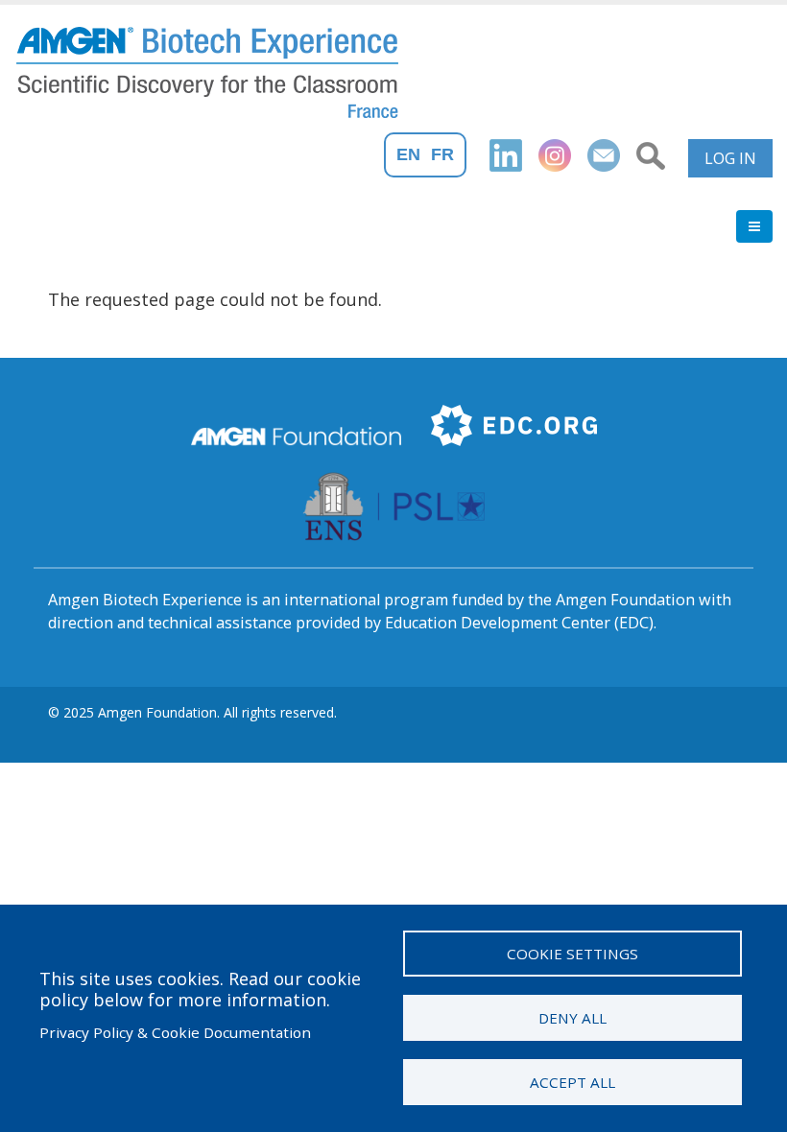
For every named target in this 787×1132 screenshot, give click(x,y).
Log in (730, 158)
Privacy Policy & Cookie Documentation (175, 1032)
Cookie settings (572, 953)
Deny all (572, 1017)
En (408, 154)
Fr (442, 154)
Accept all (572, 1082)
